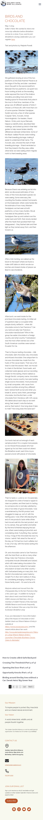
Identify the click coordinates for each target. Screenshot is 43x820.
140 (24, 687)
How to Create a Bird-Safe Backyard (19, 658)
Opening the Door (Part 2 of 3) (16, 668)
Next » (30, 687)
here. (13, 39)
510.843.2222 (9, 775)
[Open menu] (39, 4)
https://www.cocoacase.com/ (17, 627)
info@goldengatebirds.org (13, 765)
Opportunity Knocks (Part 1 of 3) (17, 672)
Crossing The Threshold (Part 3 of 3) (19, 663)
